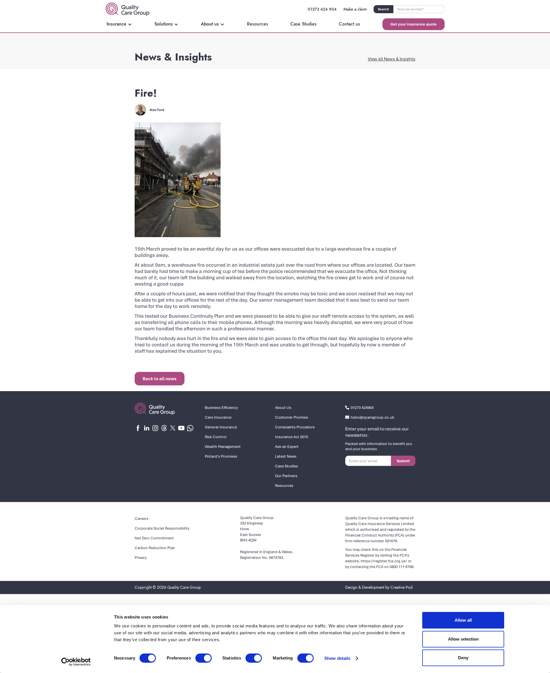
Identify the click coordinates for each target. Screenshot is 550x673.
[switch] (203, 658)
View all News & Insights (391, 59)
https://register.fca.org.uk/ (384, 560)
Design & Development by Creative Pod (378, 587)
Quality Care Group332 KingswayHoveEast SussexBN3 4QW (257, 529)
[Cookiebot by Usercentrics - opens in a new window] (76, 662)
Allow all (463, 620)
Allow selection (463, 639)
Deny (463, 657)
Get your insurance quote (413, 24)
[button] (119, 24)
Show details (337, 658)
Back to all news (159, 378)
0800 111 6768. (402, 566)
